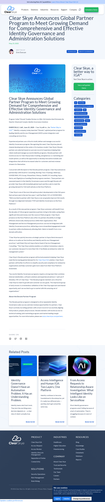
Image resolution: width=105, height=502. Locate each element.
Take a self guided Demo (84, 86)
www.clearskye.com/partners (52, 316)
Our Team (57, 472)
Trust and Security (60, 465)
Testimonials (58, 469)
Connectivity (35, 462)
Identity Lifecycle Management (37, 454)
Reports (78, 460)
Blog (77, 442)
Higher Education (60, 446)
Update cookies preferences (11, 500)
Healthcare (57, 442)
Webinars (79, 456)
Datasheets (80, 453)
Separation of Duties (38, 458)
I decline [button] (66, 499)
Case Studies (80, 449)
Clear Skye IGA (43, 260)
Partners (57, 479)
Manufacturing (59, 449)
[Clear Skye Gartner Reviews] (19, 440)
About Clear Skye (60, 462)
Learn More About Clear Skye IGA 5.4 (65, 2)
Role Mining (35, 481)
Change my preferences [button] (81, 499)
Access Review (36, 449)
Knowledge (80, 446)
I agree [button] (57, 499)
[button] (25, 9)
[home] (11, 9)
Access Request (36, 446)
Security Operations (38, 474)
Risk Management (37, 478)
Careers (56, 475)
